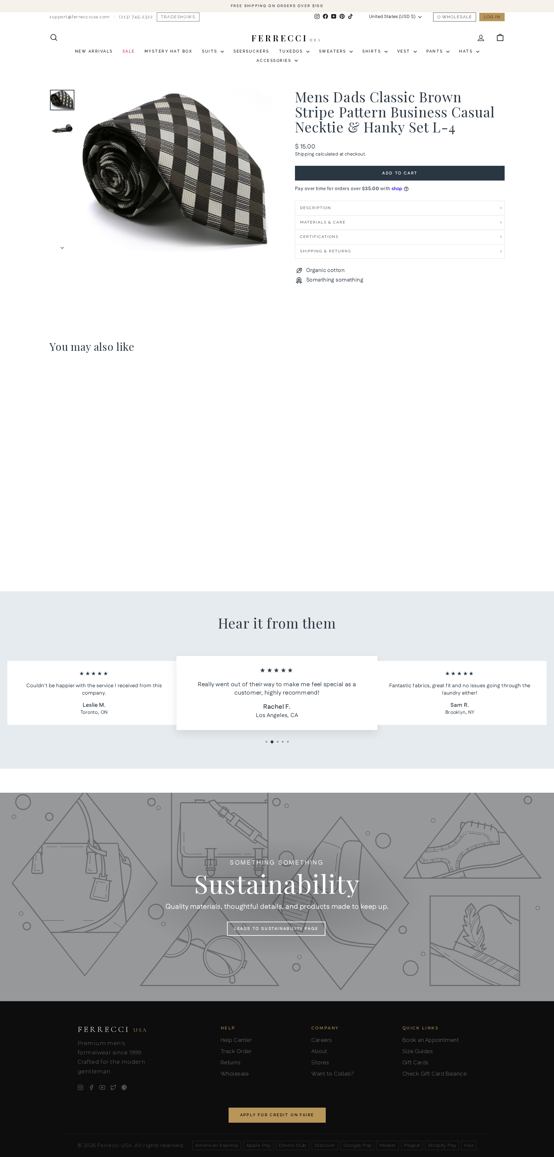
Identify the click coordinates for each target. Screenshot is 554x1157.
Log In (492, 16)
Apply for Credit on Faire (277, 1115)
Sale (128, 51)
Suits (210, 51)
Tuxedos (292, 51)
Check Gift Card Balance (434, 1073)
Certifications (319, 236)
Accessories (274, 60)
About (319, 1051)
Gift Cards (415, 1062)
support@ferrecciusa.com (79, 16)
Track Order (236, 1051)
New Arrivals (94, 51)
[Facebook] (91, 1087)
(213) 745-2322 (136, 16)
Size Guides (417, 1051)
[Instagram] (80, 1087)
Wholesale (457, 16)
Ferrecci (112, 1029)
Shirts (372, 51)
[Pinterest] (124, 1087)
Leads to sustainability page (276, 929)
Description (315, 208)
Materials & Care (323, 222)
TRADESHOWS (178, 16)
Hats (466, 51)
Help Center (236, 1040)
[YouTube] (102, 1087)
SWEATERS (333, 51)
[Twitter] (113, 1087)
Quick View (104, 524)
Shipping (304, 154)
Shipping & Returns (325, 251)
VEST (404, 51)
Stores (320, 1062)
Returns (231, 1062)
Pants (435, 51)
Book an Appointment (430, 1040)
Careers (321, 1040)
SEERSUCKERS (251, 51)
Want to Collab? (332, 1073)
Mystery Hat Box (169, 51)
